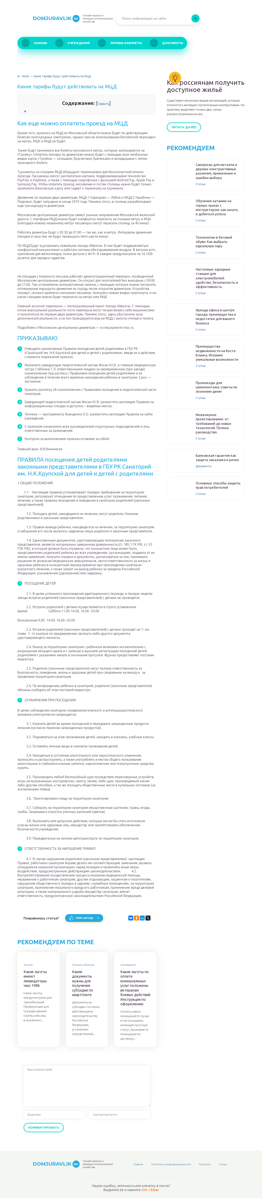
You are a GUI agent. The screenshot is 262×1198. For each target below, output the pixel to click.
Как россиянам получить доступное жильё (205, 86)
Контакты (205, 1164)
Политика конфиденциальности (171, 1164)
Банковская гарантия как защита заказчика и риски (217, 457)
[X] (148, 918)
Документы (172, 43)
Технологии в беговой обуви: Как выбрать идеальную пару (214, 241)
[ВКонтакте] (130, 918)
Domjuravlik (55, 18)
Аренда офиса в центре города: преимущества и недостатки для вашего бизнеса (216, 316)
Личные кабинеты (126, 43)
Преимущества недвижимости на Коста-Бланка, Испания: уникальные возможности (217, 352)
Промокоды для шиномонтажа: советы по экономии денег (216, 387)
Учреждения (79, 43)
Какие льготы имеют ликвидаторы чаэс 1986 (35, 979)
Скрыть (103, 103)
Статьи (201, 184)
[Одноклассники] (136, 918)
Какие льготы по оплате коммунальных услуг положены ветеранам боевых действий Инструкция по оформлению (135, 988)
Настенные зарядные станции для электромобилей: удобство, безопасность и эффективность (217, 278)
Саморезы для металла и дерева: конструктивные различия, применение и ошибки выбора (216, 171)
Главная (138, 1164)
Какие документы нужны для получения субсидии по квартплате (82, 983)
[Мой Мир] (142, 918)
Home (25, 76)
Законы (40, 43)
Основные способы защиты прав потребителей (218, 485)
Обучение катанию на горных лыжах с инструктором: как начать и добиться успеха (217, 207)
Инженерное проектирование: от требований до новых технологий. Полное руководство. (213, 423)
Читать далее (184, 127)
